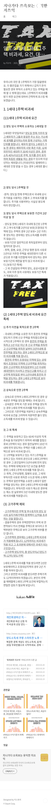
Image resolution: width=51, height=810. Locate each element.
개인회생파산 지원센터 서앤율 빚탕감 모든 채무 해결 (16, 617)
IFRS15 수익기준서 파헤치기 (18, 672)
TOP (45, 800)
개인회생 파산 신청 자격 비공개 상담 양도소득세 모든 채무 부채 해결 (16, 622)
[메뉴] (45, 5)
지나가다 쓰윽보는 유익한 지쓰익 (25, 5)
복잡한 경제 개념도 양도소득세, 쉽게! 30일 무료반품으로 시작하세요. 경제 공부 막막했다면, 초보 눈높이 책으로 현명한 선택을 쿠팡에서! (25, 643)
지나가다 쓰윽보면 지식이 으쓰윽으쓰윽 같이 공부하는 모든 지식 (19, 764)
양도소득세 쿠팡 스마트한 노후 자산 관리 (24, 638)
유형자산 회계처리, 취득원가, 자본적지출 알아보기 (19, 681)
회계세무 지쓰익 (13, 659)
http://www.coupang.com (18, 633)
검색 (39, 6)
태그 (14, 16)
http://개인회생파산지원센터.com (20, 613)
